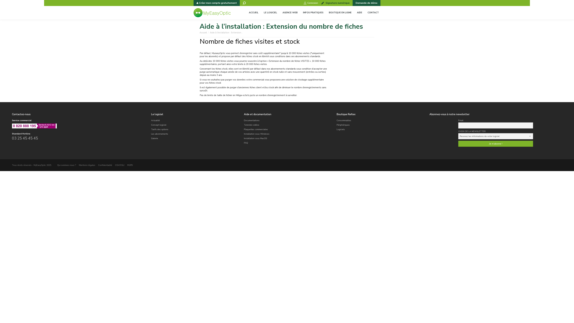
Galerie (154, 138)
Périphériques (343, 125)
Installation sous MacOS (255, 138)
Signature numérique (338, 3)
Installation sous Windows (256, 133)
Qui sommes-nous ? (66, 165)
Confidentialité (105, 165)
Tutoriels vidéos (251, 125)
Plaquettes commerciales (256, 129)
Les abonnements (159, 133)
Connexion (312, 3)
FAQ (246, 142)
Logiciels (341, 129)
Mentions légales (87, 165)
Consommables (344, 120)
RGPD (130, 165)
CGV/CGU (119, 165)
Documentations (251, 120)
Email (460, 120)
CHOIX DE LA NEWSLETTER (472, 131)
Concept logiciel (158, 125)
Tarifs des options (159, 129)
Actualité (155, 120)
